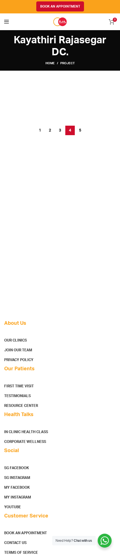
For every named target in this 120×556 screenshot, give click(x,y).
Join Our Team (18, 350)
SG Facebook (16, 468)
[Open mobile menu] (6, 21)
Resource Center (21, 406)
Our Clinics (15, 340)
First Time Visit (19, 386)
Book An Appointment (25, 533)
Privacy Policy (18, 360)
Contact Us (15, 543)
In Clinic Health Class (26, 432)
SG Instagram (17, 478)
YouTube (12, 507)
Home (50, 63)
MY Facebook (17, 488)
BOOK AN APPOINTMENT (60, 6)
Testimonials (17, 396)
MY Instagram (17, 497)
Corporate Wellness (25, 442)
